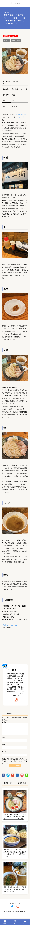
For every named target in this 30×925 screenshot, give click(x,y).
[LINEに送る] (26, 776)
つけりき (21, 117)
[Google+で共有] (12, 776)
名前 (3, 737)
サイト (4, 752)
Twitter (5, 625)
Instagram (13, 625)
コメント (5, 722)
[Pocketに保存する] (22, 776)
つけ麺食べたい (20, 114)
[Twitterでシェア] (8, 776)
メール (4, 744)
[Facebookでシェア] (3, 776)
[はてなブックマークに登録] (17, 776)
